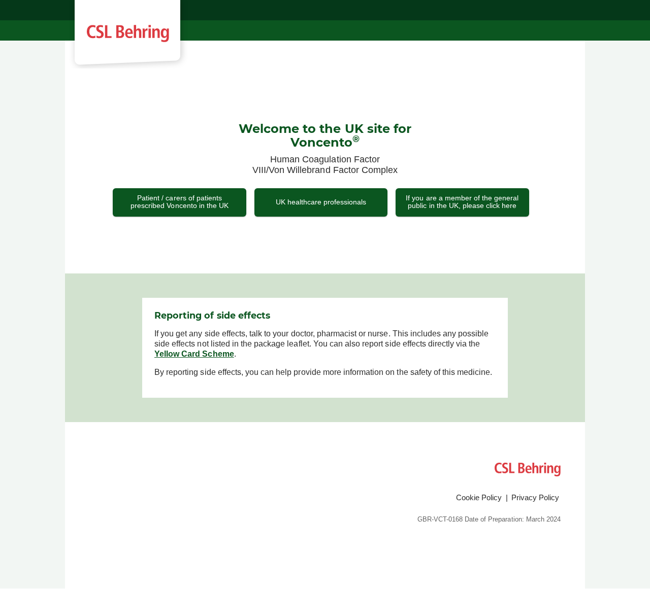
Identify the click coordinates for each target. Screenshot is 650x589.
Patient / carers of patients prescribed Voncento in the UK (180, 202)
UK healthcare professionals (321, 202)
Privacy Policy (535, 497)
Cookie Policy (479, 497)
